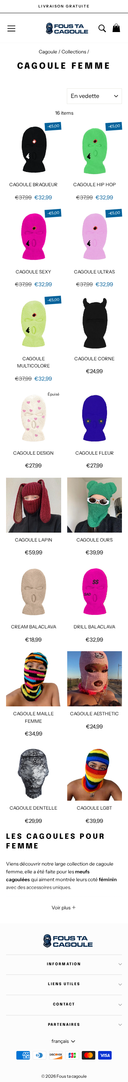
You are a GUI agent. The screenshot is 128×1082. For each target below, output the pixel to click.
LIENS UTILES (64, 984)
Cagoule (48, 51)
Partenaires (64, 1024)
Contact (64, 1004)
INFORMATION (64, 964)
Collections (74, 51)
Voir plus (61, 907)
